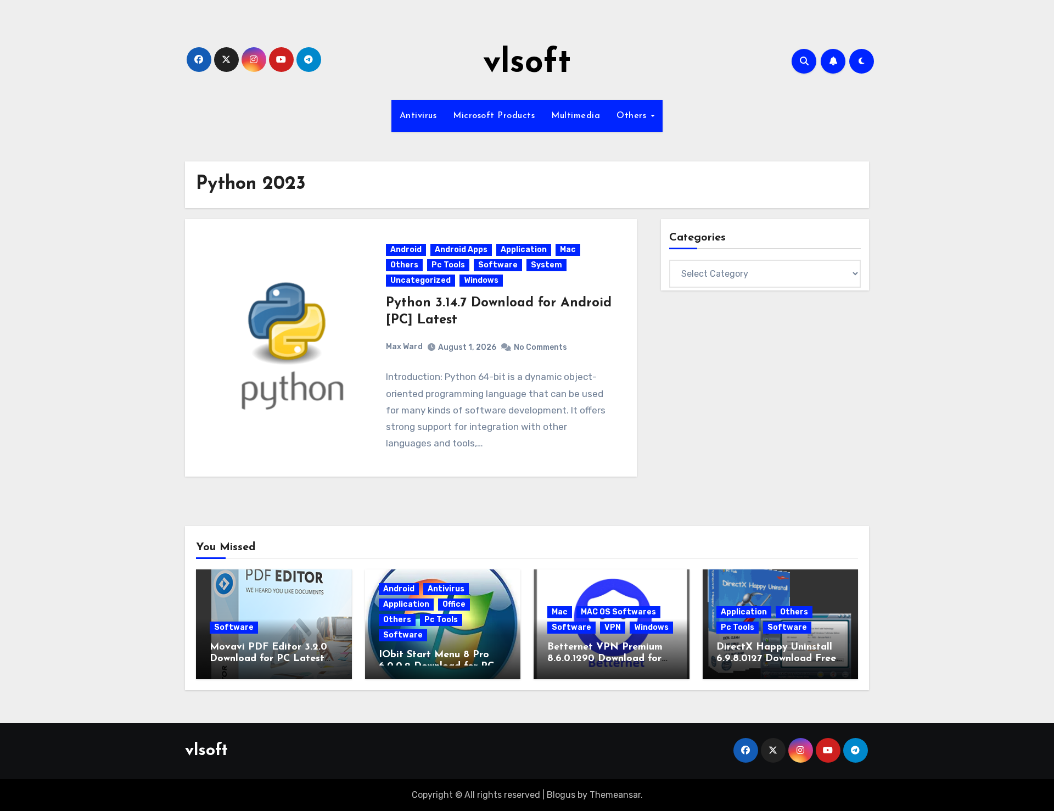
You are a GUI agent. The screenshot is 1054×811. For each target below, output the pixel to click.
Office (454, 604)
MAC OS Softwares (618, 612)
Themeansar (615, 795)
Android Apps (461, 249)
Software (498, 265)
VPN (612, 627)
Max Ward (404, 346)
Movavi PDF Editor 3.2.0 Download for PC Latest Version (268, 659)
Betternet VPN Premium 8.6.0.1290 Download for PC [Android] (605, 659)
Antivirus (418, 115)
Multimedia (575, 115)
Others (632, 115)
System (546, 265)
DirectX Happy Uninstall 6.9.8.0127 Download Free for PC (776, 659)
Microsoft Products (494, 115)
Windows (481, 280)
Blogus (561, 795)
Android (406, 249)
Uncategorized (420, 280)
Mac (568, 249)
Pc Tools (448, 265)
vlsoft (527, 63)
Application (524, 249)
